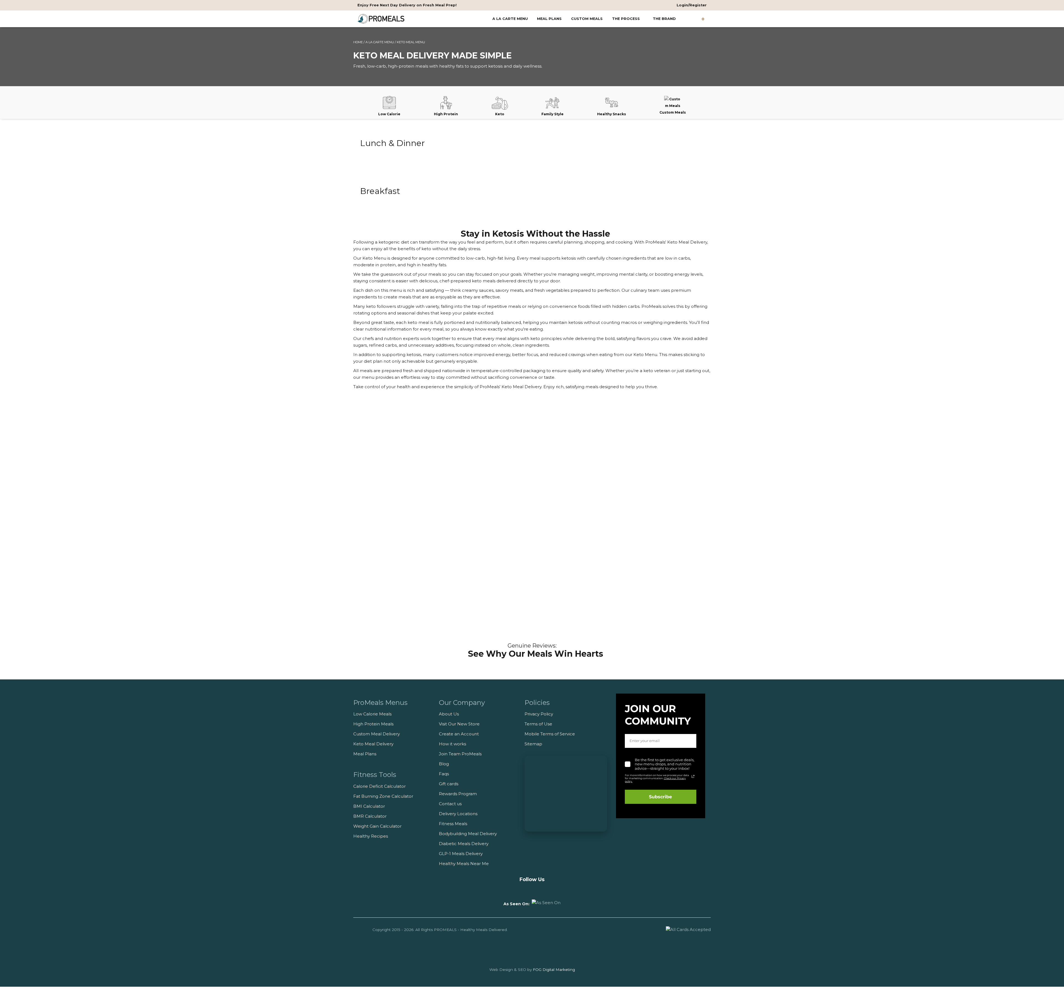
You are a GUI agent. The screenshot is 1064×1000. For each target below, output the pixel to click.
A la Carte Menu (379, 42)
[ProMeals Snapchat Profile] (553, 889)
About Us (449, 714)
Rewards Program (458, 793)
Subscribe (660, 796)
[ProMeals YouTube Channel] (511, 889)
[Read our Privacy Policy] (693, 776)
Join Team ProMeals (460, 753)
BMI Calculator (369, 806)
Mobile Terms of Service (550, 733)
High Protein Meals (373, 724)
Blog (444, 763)
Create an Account (459, 733)
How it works (452, 743)
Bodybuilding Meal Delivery (468, 833)
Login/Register (691, 5)
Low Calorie (389, 114)
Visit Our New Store (459, 724)
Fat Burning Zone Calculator (383, 796)
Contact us (450, 803)
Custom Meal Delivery (376, 733)
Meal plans (549, 19)
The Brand (665, 19)
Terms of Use (538, 724)
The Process (626, 19)
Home (358, 42)
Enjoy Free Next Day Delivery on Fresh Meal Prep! (407, 5)
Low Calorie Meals (372, 714)
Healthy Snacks (611, 114)
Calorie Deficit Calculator (379, 786)
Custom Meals (587, 19)
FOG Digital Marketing (554, 969)
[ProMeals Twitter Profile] (542, 889)
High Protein (446, 114)
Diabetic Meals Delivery (463, 843)
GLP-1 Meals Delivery (461, 853)
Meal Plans (364, 753)
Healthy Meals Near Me (464, 863)
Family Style (552, 114)
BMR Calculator (370, 816)
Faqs (444, 773)
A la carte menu (510, 19)
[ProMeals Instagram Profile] (532, 889)
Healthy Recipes (370, 836)
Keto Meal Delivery (373, 743)
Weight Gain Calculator (377, 826)
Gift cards (448, 783)
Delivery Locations (458, 813)
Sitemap (533, 743)
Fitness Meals (453, 823)
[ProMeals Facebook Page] (522, 889)
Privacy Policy (539, 714)
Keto (499, 114)
